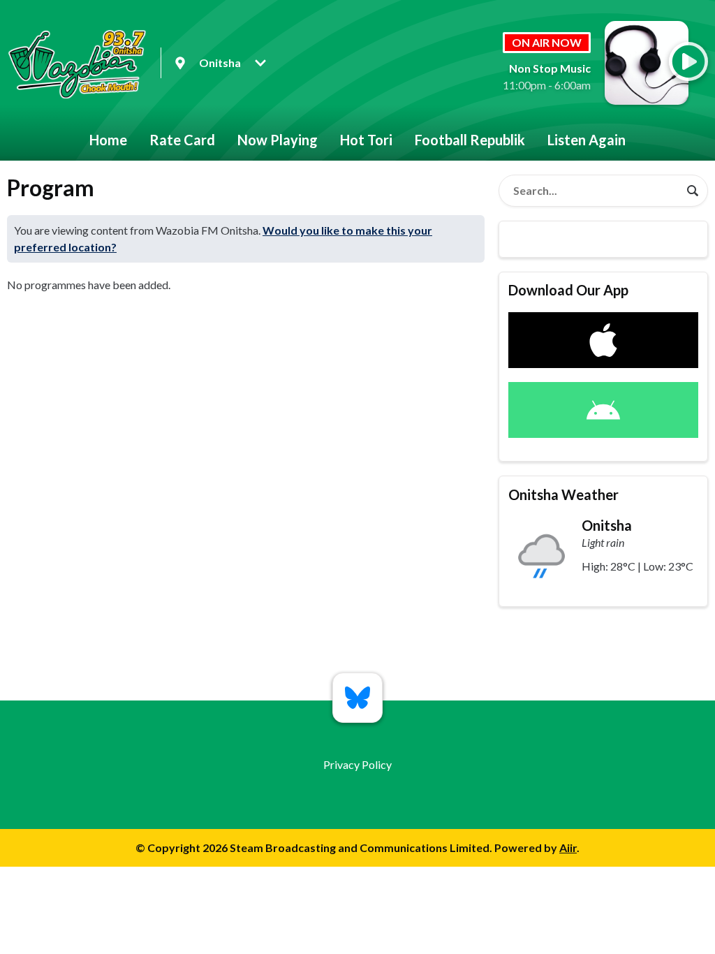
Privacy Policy (357, 764)
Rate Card (182, 139)
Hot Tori (366, 139)
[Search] (692, 190)
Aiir (568, 847)
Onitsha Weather (563, 494)
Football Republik (470, 139)
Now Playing (277, 139)
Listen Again (586, 139)
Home (108, 139)
